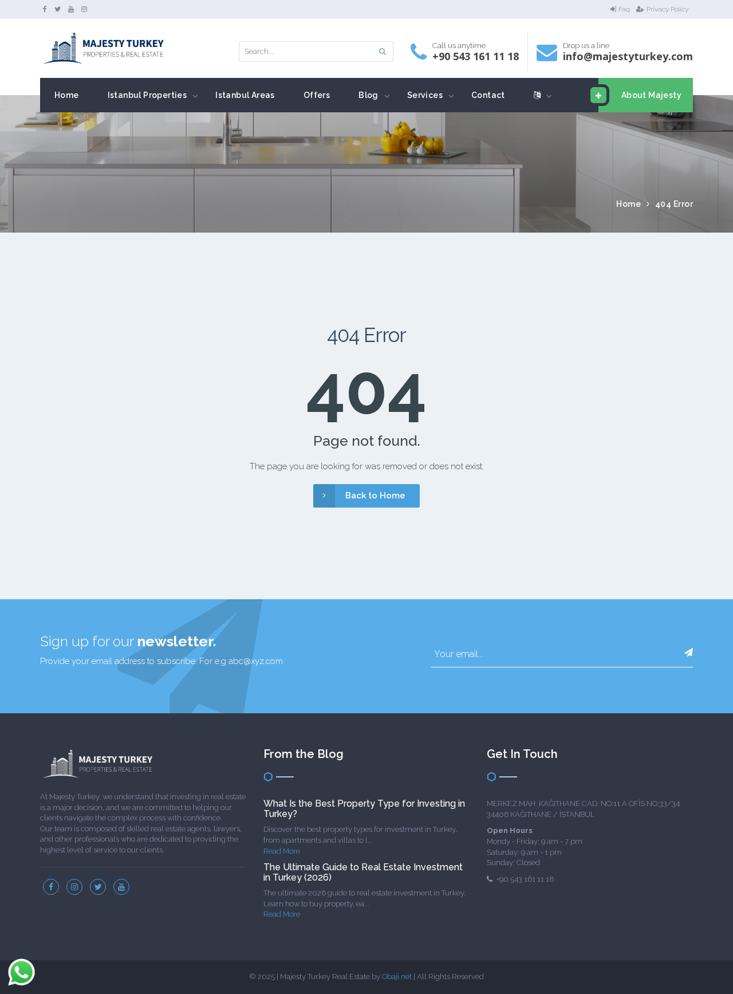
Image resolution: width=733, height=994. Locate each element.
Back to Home (375, 495)
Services (425, 95)
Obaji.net (397, 976)
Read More (281, 851)
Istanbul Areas (245, 95)
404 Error (674, 204)
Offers (317, 95)
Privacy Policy (667, 9)
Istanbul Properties (147, 95)
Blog (368, 95)
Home (66, 95)
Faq (624, 9)
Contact (488, 95)
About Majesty (651, 95)
